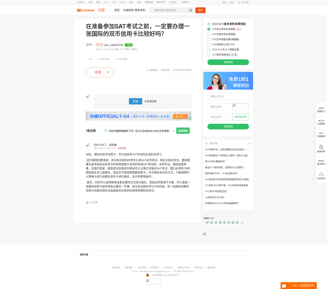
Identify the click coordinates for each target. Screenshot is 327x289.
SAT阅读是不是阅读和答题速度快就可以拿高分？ (229, 179)
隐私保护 (129, 267)
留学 (131, 2)
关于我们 (168, 267)
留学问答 (161, 2)
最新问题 (211, 267)
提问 (200, 10)
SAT (106, 2)
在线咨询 (183, 130)
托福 (90, 2)
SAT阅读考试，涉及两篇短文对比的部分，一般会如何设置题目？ (237, 149)
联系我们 (155, 267)
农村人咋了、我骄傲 (105, 144)
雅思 (98, 2)
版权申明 (116, 267)
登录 (224, 2)
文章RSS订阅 (183, 267)
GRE (114, 2)
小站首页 (80, 2)
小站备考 (185, 2)
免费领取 (228, 62)
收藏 (98, 72)
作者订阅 (198, 267)
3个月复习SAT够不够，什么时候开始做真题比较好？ (231, 185)
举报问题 (165, 70)
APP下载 (245, 2)
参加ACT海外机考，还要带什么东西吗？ (225, 167)
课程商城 (149, 2)
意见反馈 (142, 267)
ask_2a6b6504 (114, 45)
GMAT (122, 2)
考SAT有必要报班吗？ (216, 161)
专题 (139, 2)
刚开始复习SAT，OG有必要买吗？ (222, 173)
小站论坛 (173, 2)
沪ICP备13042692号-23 (183, 271)
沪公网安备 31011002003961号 (165, 275)
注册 (231, 2)
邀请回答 (154, 70)
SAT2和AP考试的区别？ (216, 191)
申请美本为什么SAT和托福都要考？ (222, 203)
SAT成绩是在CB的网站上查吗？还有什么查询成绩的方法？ (234, 155)
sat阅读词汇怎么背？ (215, 197)
